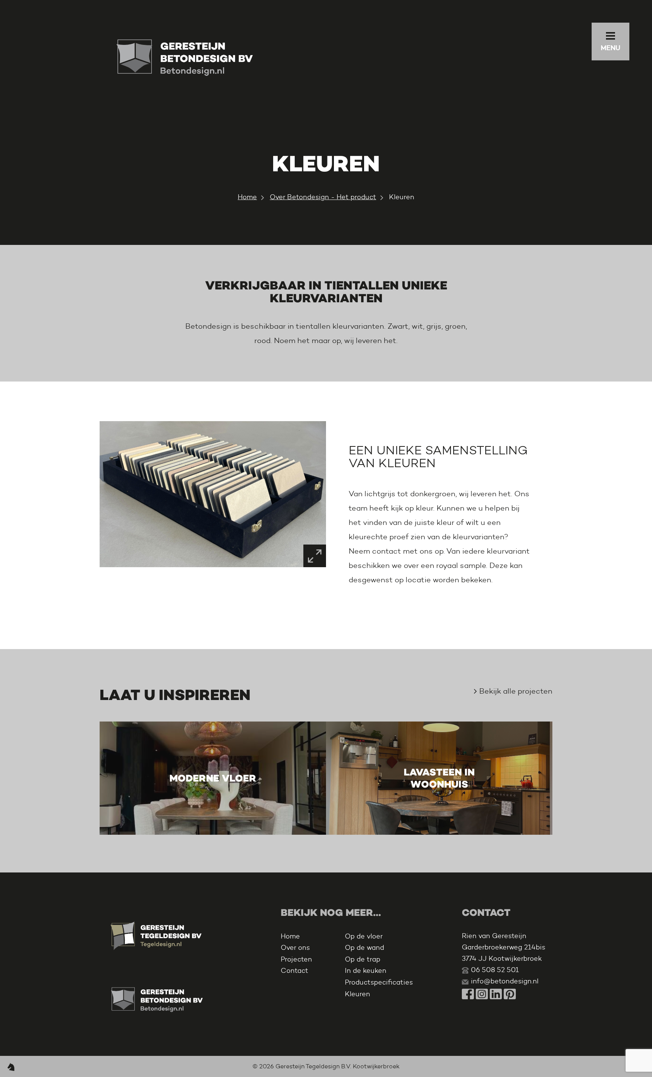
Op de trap (362, 959)
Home (247, 197)
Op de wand (364, 947)
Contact (294, 970)
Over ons (295, 947)
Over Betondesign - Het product (323, 197)
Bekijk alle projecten (515, 690)
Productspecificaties (379, 982)
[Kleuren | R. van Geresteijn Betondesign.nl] (184, 56)
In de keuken (365, 970)
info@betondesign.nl (504, 981)
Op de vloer (364, 936)
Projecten (296, 959)
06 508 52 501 (495, 970)
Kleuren (357, 994)
